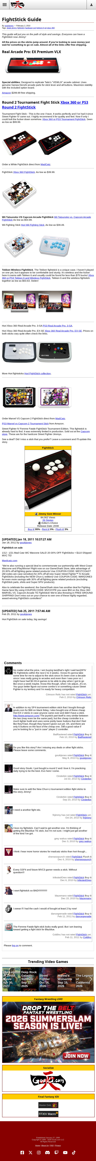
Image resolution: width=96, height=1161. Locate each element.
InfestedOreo (84, 880)
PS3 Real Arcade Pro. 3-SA (57, 325)
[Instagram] (38, 1152)
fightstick (21, 28)
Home (37, 1145)
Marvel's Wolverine (65, 977)
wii (45, 28)
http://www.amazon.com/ (26, 715)
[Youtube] (65, 1152)
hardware (29, 28)
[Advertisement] (48, 12)
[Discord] (47, 1152)
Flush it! (60, 529)
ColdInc (87, 937)
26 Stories (47, 520)
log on (15, 945)
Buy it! (31, 529)
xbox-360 (51, 28)
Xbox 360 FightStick (24, 172)
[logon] (91, 4)
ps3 (34, 28)
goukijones (9, 26)
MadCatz (45, 164)
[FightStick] (48, 480)
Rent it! (46, 529)
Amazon (6, 92)
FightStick (48, 448)
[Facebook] (22, 1152)
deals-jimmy (12, 28)
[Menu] (4, 4)
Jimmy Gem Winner (50, 514)
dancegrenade (83, 916)
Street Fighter (45, 977)
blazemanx (85, 898)
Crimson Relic (83, 697)
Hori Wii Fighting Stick (32, 225)
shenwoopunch (83, 859)
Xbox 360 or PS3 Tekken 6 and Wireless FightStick (48, 276)
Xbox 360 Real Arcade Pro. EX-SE (63, 331)
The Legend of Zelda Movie (11, 975)
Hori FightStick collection (37, 373)
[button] (5, 979)
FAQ (52, 1145)
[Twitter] (30, 1152)
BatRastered (84, 737)
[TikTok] (74, 1152)
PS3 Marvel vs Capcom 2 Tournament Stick (25, 423)
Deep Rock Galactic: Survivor (29, 975)
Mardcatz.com (9, 560)
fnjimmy (87, 817)
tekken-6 (40, 28)
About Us (45, 1145)
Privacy (58, 1145)
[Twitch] (56, 1152)
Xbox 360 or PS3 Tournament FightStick (64, 119)
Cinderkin (86, 778)
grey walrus (85, 841)
